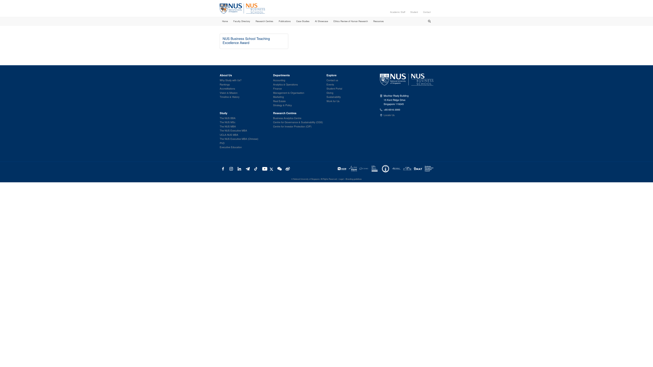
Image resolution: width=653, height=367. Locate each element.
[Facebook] (223, 168)
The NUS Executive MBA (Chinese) (239, 139)
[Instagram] (231, 168)
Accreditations (227, 88)
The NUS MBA (228, 126)
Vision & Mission (229, 92)
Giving (329, 92)
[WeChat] (279, 168)
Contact (427, 12)
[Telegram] (247, 168)
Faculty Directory (241, 21)
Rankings (225, 84)
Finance (277, 88)
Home (225, 21)
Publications (285, 21)
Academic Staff (397, 12)
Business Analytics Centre (287, 118)
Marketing (278, 97)
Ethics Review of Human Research (350, 21)
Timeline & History (229, 97)
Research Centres (264, 21)
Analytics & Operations (285, 84)
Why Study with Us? (230, 80)
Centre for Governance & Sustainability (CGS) (298, 122)
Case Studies (302, 21)
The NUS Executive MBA (233, 130)
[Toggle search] (429, 21)
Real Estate (279, 101)
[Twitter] (272, 168)
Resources (378, 21)
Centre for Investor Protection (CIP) (292, 126)
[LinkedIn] (239, 168)
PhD (222, 143)
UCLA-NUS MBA (229, 134)
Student (414, 12)
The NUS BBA (228, 118)
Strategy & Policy (282, 105)
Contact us (332, 80)
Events (330, 84)
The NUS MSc (227, 122)
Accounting (279, 80)
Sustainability (333, 97)
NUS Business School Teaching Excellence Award (246, 40)
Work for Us (332, 101)
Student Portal (334, 88)
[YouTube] (264, 168)
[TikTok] (255, 168)
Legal (341, 179)
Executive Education (231, 147)
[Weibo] (287, 168)
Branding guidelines (354, 179)
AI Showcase (321, 21)
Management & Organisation (288, 92)
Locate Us (389, 115)
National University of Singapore (306, 179)
